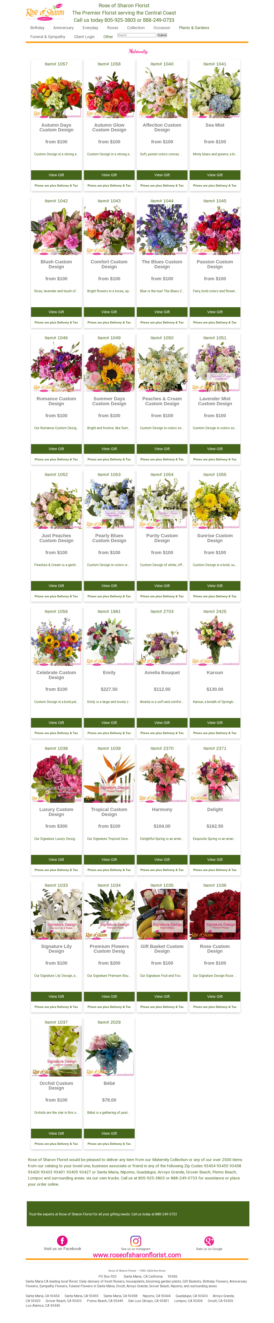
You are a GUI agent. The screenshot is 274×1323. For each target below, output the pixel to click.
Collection (136, 27)
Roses (112, 27)
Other (108, 36)
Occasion (161, 27)
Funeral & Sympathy (47, 36)
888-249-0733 (158, 20)
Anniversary (63, 27)
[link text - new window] (62, 1241)
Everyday (90, 27)
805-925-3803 (120, 20)
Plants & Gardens (194, 27)
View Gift (56, 175)
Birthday (37, 27)
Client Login (84, 36)
